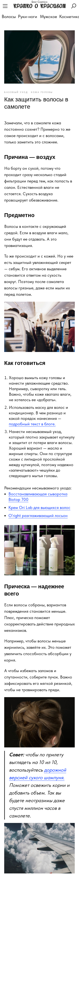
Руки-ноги (27, 16)
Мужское (48, 16)
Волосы (9, 16)
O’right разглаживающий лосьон (38, 515)
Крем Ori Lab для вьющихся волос (39, 507)
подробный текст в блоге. (32, 423)
